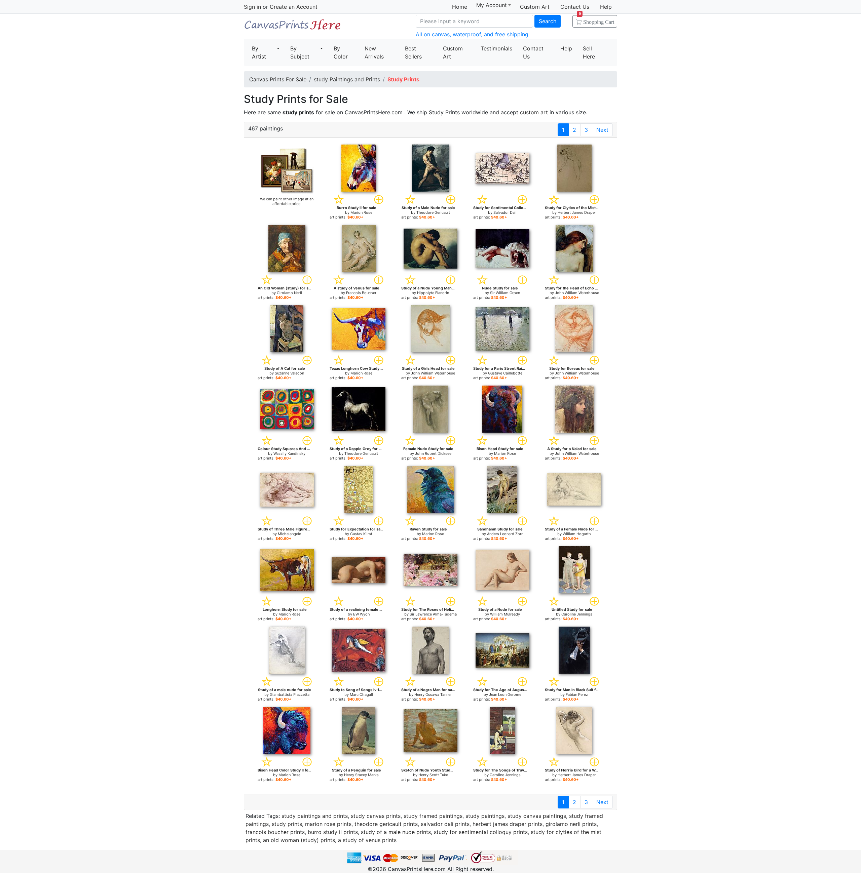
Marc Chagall (361, 694)
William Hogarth (577, 533)
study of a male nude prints (396, 832)
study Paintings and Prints (347, 79)
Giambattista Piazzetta (289, 694)
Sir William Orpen (505, 292)
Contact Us (574, 6)
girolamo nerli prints (571, 824)
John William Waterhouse (577, 292)
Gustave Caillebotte (505, 373)
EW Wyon (361, 614)
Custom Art (535, 6)
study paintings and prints (315, 815)
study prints (287, 824)
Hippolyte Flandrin (433, 292)
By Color (341, 52)
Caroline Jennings (576, 614)
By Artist (259, 52)
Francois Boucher (361, 292)
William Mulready (505, 614)
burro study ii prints (333, 832)
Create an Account (293, 6)
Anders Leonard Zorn (505, 533)
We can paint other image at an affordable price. (286, 201)
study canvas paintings (537, 815)
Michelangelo (289, 533)
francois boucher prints (275, 832)
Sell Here (589, 52)
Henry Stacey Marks (361, 774)
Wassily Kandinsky (289, 453)
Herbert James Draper (577, 212)
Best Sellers (413, 52)
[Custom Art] (287, 170)
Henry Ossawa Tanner (433, 694)
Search (547, 21)
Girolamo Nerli (289, 292)
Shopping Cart (596, 20)
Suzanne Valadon (289, 373)
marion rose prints (328, 824)
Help (606, 6)
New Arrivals (374, 52)
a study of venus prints (367, 840)
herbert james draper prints (507, 824)
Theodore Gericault (433, 212)
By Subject (299, 52)
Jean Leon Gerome (505, 694)
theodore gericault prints (386, 824)
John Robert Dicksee (433, 453)
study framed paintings (433, 815)
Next (602, 129)
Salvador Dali (505, 212)
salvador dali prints (445, 824)
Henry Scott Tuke (433, 774)
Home (459, 6)
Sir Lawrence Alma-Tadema (433, 614)
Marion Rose (361, 212)
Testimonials (496, 48)
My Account (491, 5)
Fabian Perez (577, 694)
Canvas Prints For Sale (292, 27)
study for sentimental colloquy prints (481, 832)
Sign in (252, 6)
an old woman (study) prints (299, 840)
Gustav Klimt (361, 533)
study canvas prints (376, 815)
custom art (534, 112)
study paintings (484, 815)
